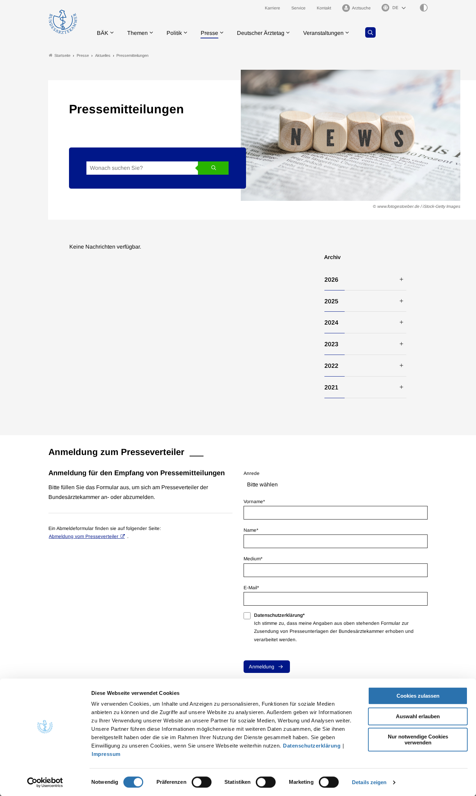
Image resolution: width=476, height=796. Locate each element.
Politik (174, 33)
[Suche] (213, 167)
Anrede (252, 473)
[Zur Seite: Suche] (370, 32)
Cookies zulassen (418, 696)
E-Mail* (251, 587)
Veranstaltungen (323, 33)
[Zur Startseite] (62, 21)
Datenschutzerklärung (311, 746)
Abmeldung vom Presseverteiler (83, 536)
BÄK (102, 33)
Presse (209, 33)
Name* (251, 530)
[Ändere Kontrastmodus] (424, 8)
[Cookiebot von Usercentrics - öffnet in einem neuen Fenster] (45, 782)
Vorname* (254, 501)
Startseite (62, 55)
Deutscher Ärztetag (260, 33)
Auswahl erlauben (418, 716)
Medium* (253, 558)
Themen (137, 33)
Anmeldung (261, 666)
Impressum (106, 754)
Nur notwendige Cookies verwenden (418, 739)
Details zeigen (369, 782)
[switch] (202, 782)
